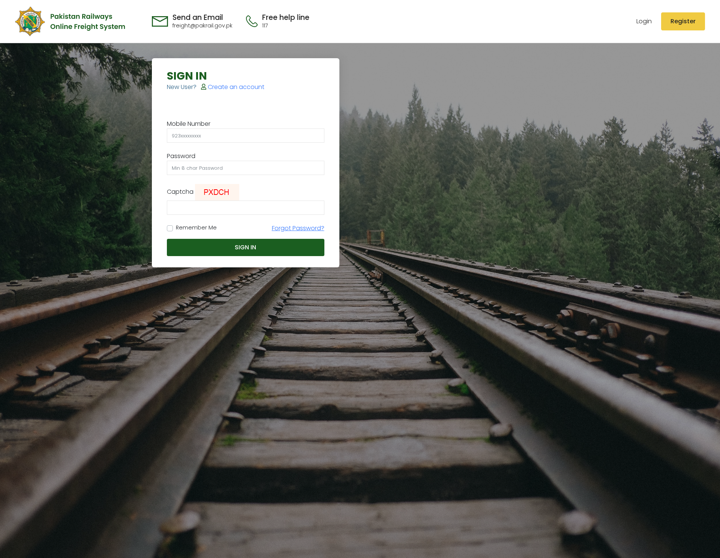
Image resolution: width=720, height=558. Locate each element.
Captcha (180, 191)
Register (683, 21)
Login (644, 21)
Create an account (235, 87)
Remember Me (196, 227)
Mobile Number (188, 123)
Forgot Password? (298, 228)
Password (181, 156)
